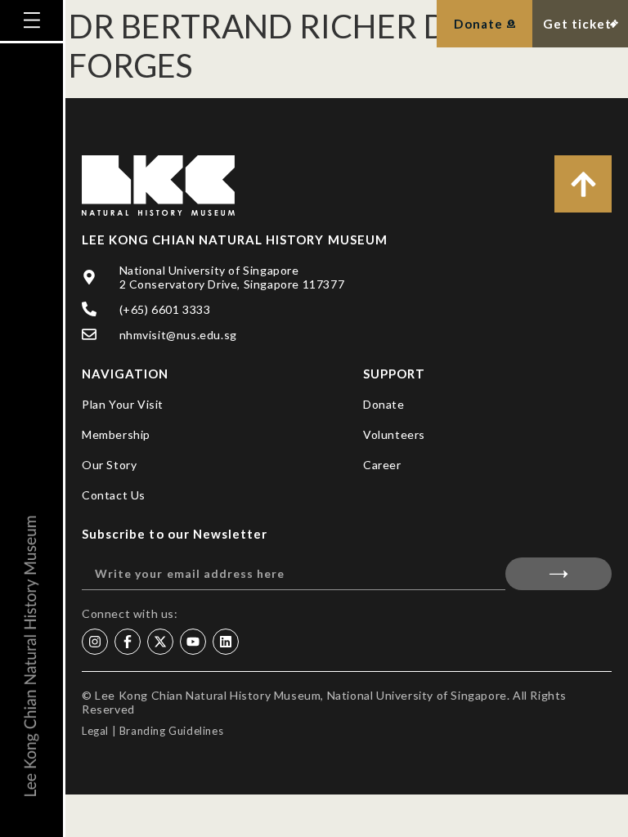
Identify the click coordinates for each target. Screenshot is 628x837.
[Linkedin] (226, 642)
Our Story (109, 465)
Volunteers (394, 434)
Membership (116, 434)
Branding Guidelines (171, 730)
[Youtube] (193, 642)
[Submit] (558, 573)
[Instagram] (95, 642)
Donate (384, 404)
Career (382, 465)
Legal (95, 730)
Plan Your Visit (123, 404)
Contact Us (114, 495)
